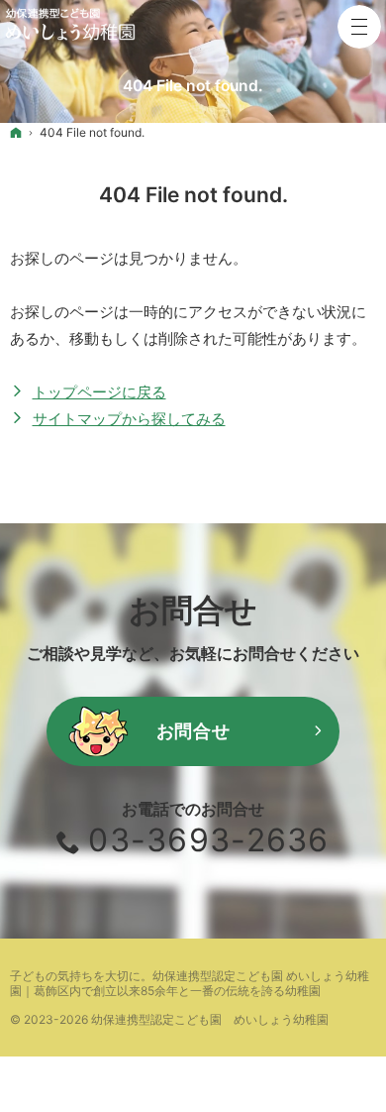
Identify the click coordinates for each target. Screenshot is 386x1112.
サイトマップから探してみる (129, 418)
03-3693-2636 (208, 840)
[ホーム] (16, 132)
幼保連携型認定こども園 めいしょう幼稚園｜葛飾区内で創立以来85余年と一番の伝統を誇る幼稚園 (189, 983)
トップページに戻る (99, 392)
